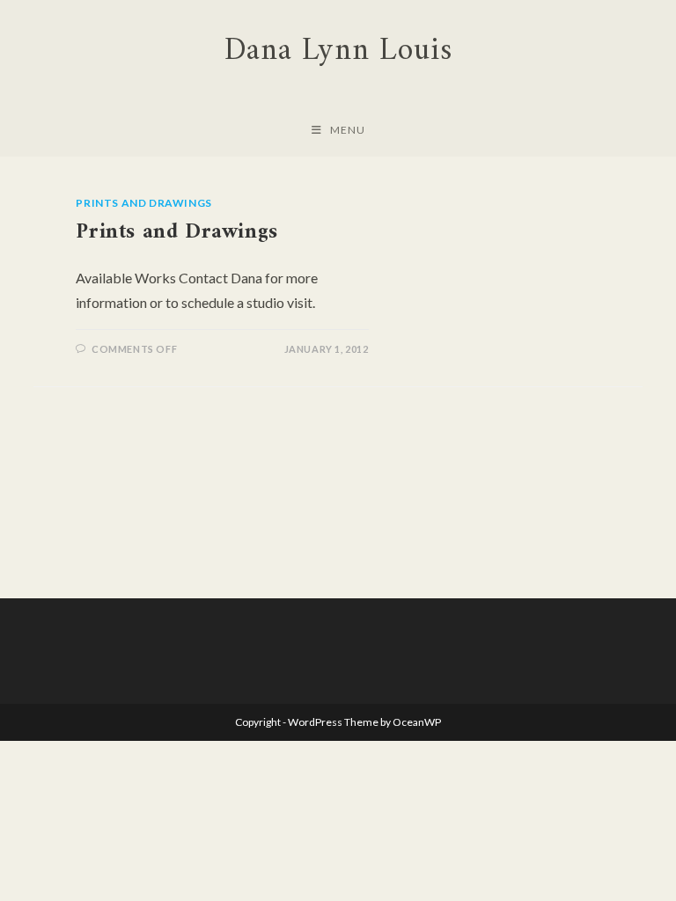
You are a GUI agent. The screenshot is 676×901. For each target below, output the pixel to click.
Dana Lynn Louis (338, 51)
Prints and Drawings (143, 202)
